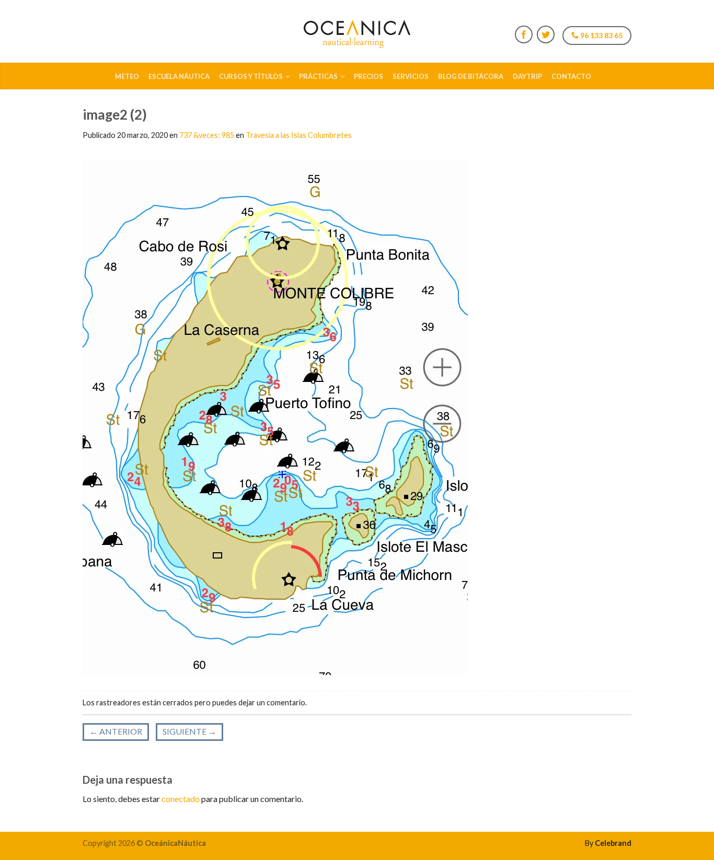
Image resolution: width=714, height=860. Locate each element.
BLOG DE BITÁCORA (470, 76)
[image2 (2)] (275, 416)
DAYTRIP (527, 76)
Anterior (115, 731)
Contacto (571, 76)
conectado (181, 799)
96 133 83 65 (601, 35)
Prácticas (318, 76)
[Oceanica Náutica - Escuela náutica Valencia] (357, 31)
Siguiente (189, 731)
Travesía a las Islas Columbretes (299, 135)
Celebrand (613, 843)
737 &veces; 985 (206, 135)
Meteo (127, 76)
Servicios (411, 76)
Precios (368, 76)
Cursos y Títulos (251, 76)
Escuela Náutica (179, 76)
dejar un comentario (271, 702)
